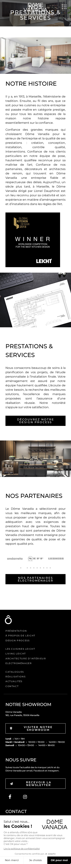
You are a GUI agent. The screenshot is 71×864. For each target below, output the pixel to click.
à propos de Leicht (20, 635)
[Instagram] (25, 796)
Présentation (16, 630)
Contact (12, 686)
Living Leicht (15, 653)
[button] (20, 567)
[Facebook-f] (9, 796)
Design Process (17, 640)
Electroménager (18, 663)
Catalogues (14, 671)
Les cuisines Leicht (20, 648)
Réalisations (15, 676)
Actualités (13, 681)
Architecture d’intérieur (25, 658)
